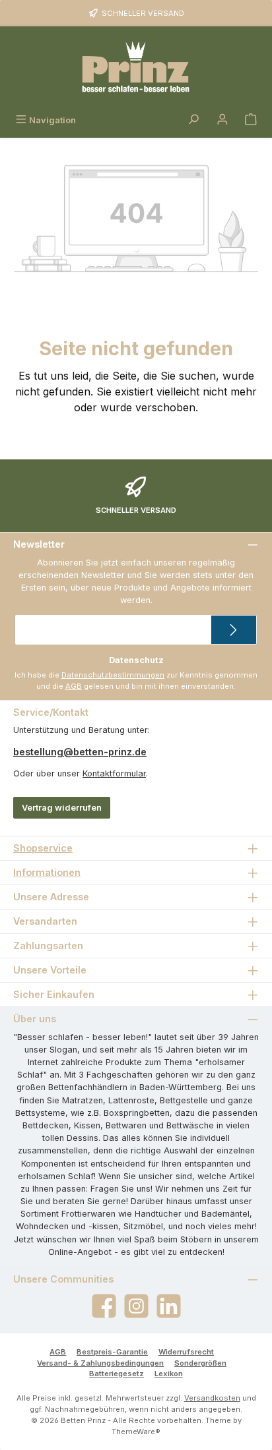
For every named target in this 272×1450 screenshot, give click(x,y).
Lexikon (168, 1373)
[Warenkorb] (250, 120)
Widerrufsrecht (186, 1351)
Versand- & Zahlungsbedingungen (100, 1363)
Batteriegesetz (116, 1373)
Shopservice (43, 848)
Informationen (47, 872)
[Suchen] (193, 120)
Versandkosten (212, 1398)
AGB (73, 686)
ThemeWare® (136, 1431)
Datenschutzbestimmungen (112, 675)
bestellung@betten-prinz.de (80, 751)
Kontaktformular (114, 773)
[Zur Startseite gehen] (136, 68)
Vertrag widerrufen (62, 808)
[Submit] (234, 630)
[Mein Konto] (222, 120)
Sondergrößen (200, 1363)
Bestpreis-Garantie (112, 1351)
